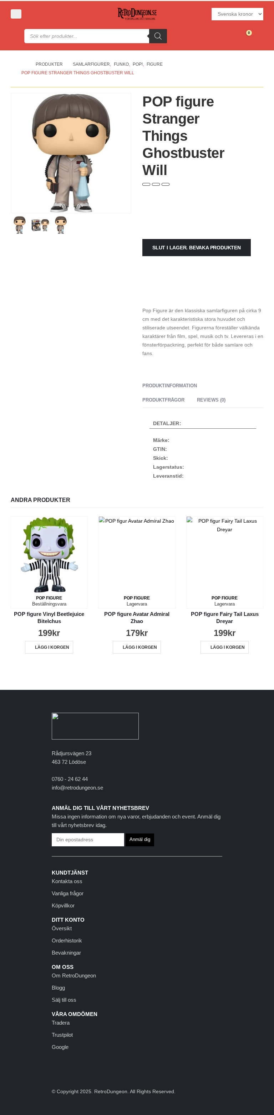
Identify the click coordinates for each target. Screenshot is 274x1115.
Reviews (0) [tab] (211, 400)
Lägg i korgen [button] (52, 647)
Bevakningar (66, 953)
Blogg (58, 988)
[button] (16, 14)
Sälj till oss (64, 1000)
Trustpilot (62, 1035)
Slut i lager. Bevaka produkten (196, 247)
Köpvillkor (63, 905)
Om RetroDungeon (74, 975)
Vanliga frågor (67, 893)
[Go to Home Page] (23, 64)
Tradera (61, 1023)
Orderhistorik (67, 940)
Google (60, 1047)
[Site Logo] (137, 14)
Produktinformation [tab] (169, 385)
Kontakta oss (67, 881)
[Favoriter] (228, 36)
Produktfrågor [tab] (163, 400)
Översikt (62, 928)
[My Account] (34, 14)
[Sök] (158, 36)
